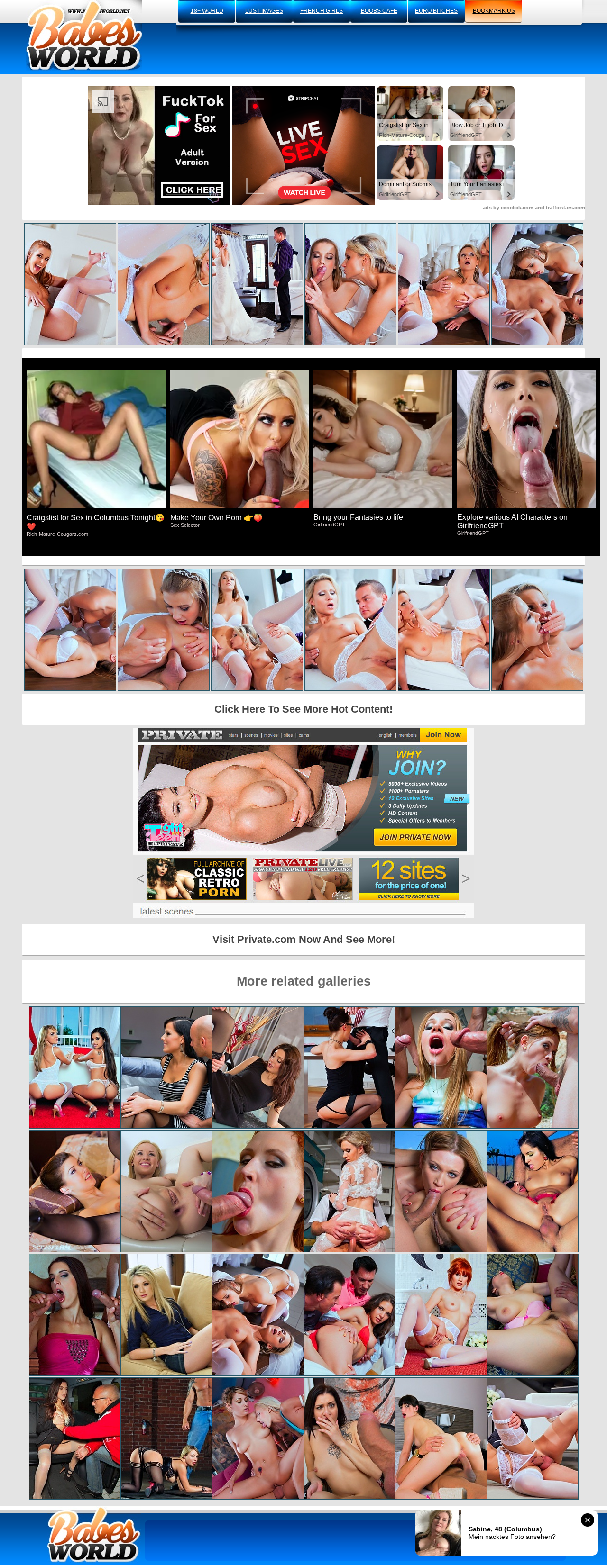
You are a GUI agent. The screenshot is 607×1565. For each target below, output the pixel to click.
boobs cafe (379, 11)
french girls (321, 11)
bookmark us (494, 11)
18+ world (207, 11)
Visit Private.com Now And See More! (303, 939)
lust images (264, 11)
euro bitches (436, 11)
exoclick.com (517, 207)
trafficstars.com (565, 207)
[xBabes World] (84, 35)
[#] (94, 1534)
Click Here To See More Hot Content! (303, 709)
